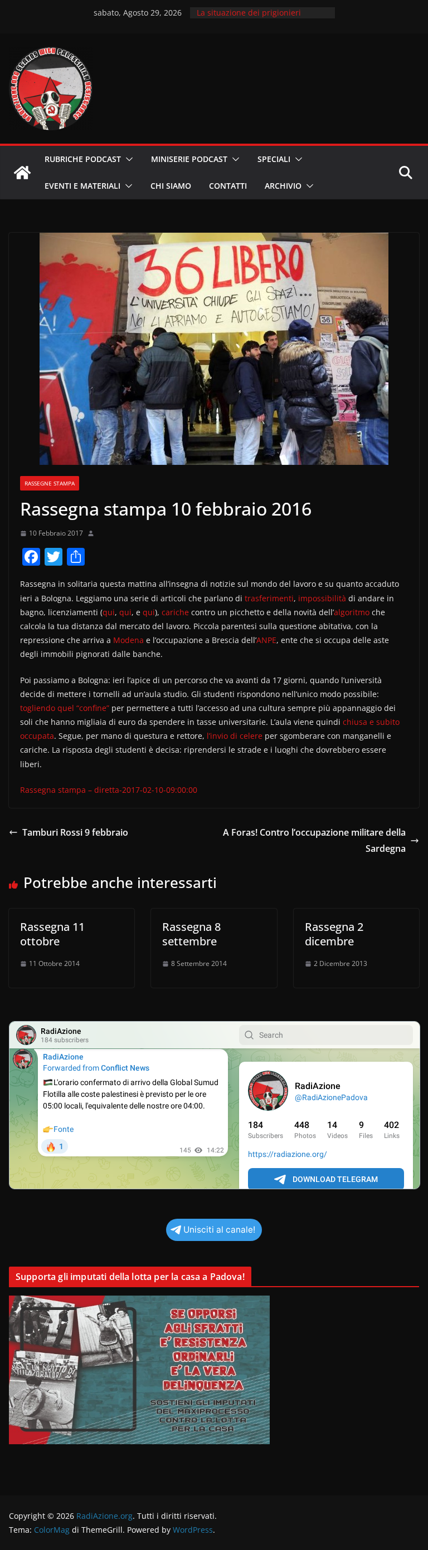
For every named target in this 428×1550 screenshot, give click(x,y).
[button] (127, 159)
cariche (175, 612)
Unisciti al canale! (219, 1229)
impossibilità (322, 598)
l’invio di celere (234, 735)
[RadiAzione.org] (22, 172)
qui (109, 612)
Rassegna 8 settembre (191, 934)
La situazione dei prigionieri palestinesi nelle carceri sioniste (257, 18)
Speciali (273, 159)
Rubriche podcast (83, 159)
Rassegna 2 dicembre (334, 934)
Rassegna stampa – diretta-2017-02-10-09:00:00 (108, 789)
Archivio (283, 185)
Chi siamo (170, 185)
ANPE (266, 640)
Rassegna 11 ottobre (52, 934)
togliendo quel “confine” (64, 708)
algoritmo (351, 612)
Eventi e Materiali (82, 185)
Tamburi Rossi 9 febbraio (75, 832)
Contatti (228, 185)
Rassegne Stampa (50, 483)
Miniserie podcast (189, 159)
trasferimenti (269, 598)
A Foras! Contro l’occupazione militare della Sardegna (314, 840)
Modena (128, 640)
